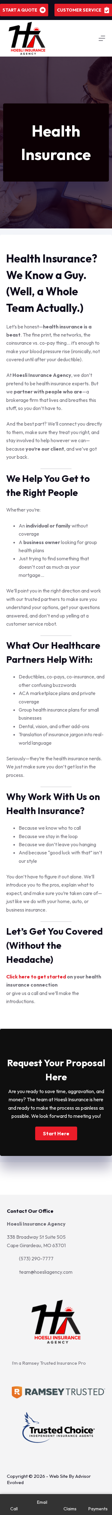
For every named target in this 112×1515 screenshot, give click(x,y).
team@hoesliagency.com (45, 1272)
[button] (56, 1133)
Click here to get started (36, 976)
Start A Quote (19, 10)
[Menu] (102, 38)
